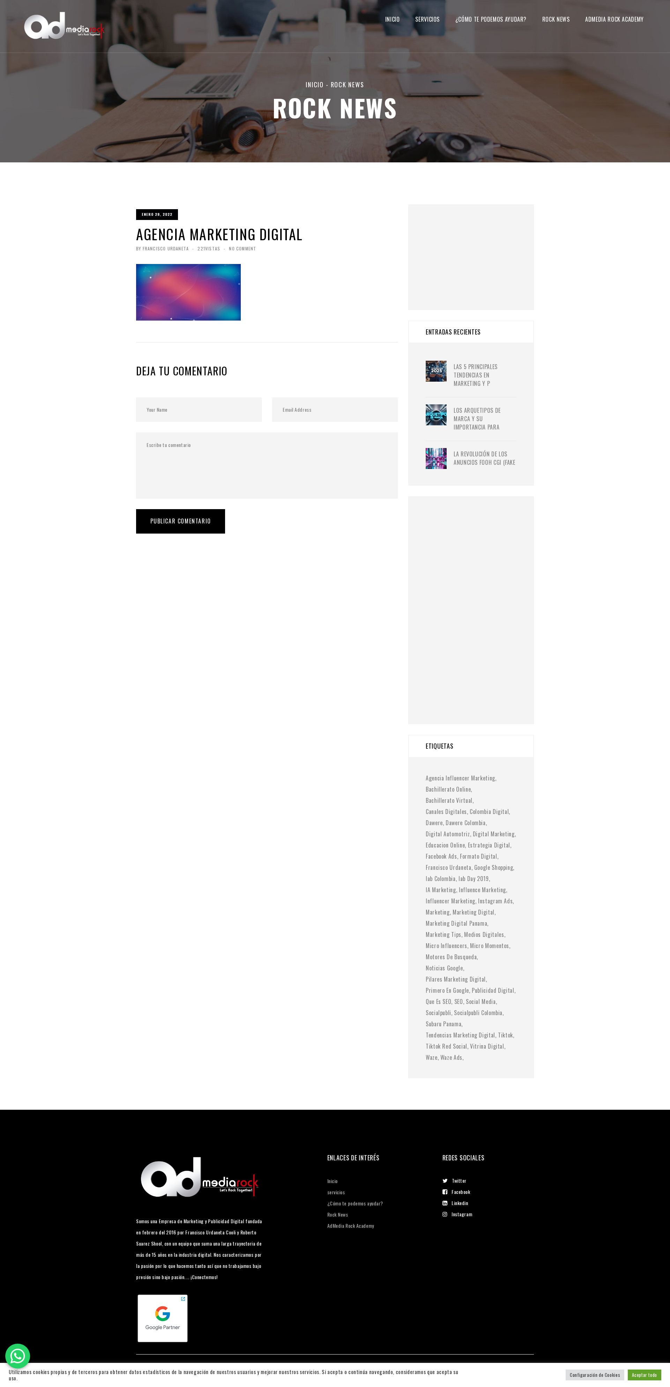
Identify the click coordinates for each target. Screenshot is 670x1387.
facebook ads (441, 856)
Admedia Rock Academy (614, 19)
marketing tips (443, 934)
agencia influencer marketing (460, 778)
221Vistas (209, 248)
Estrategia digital (489, 845)
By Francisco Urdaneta (162, 248)
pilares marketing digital (456, 979)
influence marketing (482, 890)
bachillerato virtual (449, 800)
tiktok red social (446, 1046)
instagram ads (495, 901)
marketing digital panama (456, 923)
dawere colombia (466, 823)
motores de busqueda (451, 957)
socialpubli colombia (478, 1012)
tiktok (505, 1035)
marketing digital (473, 912)
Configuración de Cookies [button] (595, 1374)
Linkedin (460, 1202)
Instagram (462, 1214)
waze (432, 1057)
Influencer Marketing (450, 901)
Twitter (459, 1180)
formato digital (478, 856)
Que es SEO (438, 1001)
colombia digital (489, 811)
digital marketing (494, 834)
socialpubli (438, 1012)
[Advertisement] (478, 248)
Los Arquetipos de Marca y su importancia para (477, 418)
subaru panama (443, 1024)
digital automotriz (448, 834)
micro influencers (446, 945)
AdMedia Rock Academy (350, 1225)
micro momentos (489, 945)
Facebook (461, 1191)
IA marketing (441, 890)
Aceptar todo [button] (644, 1374)
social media (481, 1001)
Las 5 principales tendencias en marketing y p (476, 375)
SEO (458, 1001)
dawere (434, 823)
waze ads (451, 1057)
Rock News (556, 19)
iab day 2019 (474, 878)
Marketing (438, 912)
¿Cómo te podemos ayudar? (491, 19)
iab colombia (441, 878)
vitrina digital (487, 1046)
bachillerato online (448, 789)
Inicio (392, 19)
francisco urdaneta (448, 867)
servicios (427, 19)
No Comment (242, 248)
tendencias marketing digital (460, 1035)
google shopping (493, 867)
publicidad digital (493, 990)
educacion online (445, 845)
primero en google (447, 990)
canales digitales (446, 811)
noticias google (444, 968)
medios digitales (484, 934)
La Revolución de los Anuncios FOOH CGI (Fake (484, 458)
